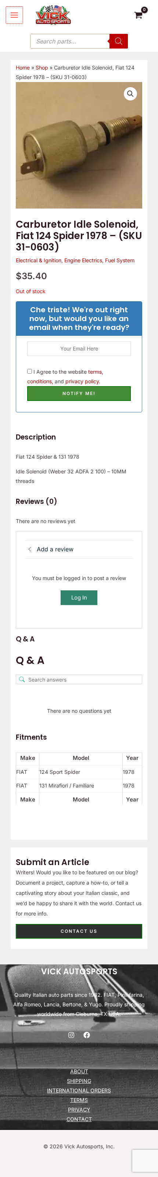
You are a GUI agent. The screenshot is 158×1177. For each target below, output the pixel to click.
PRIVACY (79, 1109)
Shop (42, 67)
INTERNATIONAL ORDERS (79, 1090)
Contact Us (79, 931)
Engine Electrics (83, 260)
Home (23, 67)
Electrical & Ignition (38, 260)
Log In (79, 597)
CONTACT (79, 1119)
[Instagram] (71, 1035)
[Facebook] (86, 1035)
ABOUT (79, 1071)
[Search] (118, 41)
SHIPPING (79, 1081)
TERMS (79, 1100)
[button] (130, 93)
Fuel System (119, 260)
